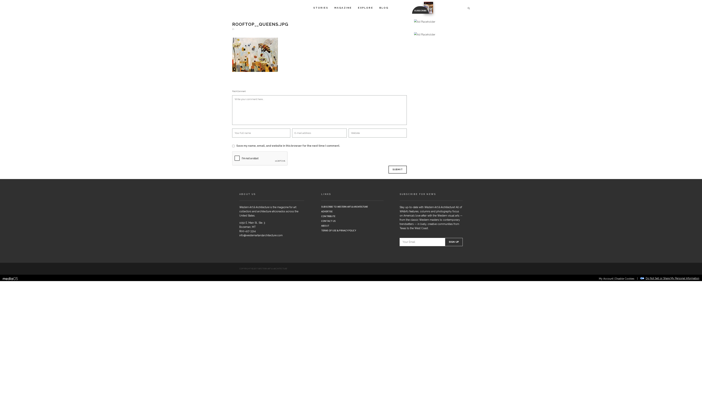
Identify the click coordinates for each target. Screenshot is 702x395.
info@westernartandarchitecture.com (261, 235)
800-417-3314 (247, 231)
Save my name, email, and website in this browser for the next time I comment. (288, 145)
